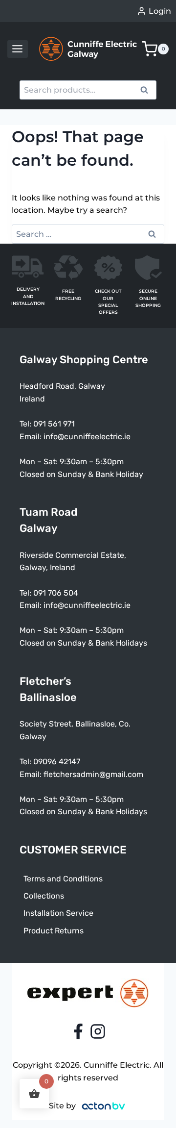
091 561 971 (54, 423)
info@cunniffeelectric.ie (87, 436)
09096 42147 (56, 761)
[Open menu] (17, 49)
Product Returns (53, 930)
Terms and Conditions (63, 878)
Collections (43, 896)
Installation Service (58, 913)
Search (147, 91)
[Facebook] (78, 1031)
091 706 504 (55, 593)
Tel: (26, 593)
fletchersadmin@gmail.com (93, 774)
